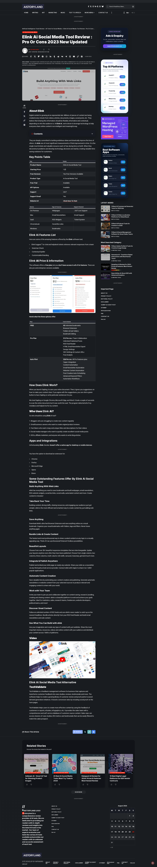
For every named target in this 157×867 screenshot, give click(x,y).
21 (126, 832)
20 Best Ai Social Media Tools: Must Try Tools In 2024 (63, 778)
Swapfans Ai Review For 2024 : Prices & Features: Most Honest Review (121, 266)
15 (130, 826)
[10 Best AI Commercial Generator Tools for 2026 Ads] (105, 208)
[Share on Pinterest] (42, 56)
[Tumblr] (98, 6)
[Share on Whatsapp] (46, 56)
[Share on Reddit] (58, 56)
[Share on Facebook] (31, 56)
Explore (122, 76)
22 (130, 832)
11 (115, 826)
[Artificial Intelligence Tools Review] (33, 6)
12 (119, 826)
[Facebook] (88, 6)
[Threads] (100, 6)
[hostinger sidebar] (114, 128)
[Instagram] (93, 6)
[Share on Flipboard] (39, 56)
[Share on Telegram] (66, 56)
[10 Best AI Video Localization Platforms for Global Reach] (105, 217)
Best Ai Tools (115, 210)
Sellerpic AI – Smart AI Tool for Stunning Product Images (36, 778)
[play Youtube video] (62, 659)
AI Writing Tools (116, 250)
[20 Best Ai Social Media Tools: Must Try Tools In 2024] (64, 764)
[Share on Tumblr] (54, 56)
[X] (90, 6)
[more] (112, 13)
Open (123, 161)
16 (133, 826)
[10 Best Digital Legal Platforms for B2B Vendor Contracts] (120, 764)
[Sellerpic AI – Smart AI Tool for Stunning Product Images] (36, 764)
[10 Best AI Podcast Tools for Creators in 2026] (105, 226)
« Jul (111, 847)
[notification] (124, 13)
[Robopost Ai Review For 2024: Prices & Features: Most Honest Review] (92, 764)
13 (122, 826)
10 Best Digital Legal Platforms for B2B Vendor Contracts (120, 778)
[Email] (74, 56)
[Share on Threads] (70, 56)
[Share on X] (35, 56)
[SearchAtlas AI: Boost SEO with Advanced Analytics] (105, 275)
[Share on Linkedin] (50, 56)
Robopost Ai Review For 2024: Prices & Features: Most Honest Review (91, 778)
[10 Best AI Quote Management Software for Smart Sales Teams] (105, 234)
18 (115, 832)
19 (119, 832)
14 (126, 826)
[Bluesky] (102, 6)
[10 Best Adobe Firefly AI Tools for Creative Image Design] (105, 248)
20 (122, 832)
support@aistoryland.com (114, 46)
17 (112, 832)
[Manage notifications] (152, 863)
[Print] (81, 56)
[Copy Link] (78, 56)
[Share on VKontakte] (62, 56)
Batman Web (35, 49)
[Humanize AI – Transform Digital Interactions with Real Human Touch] (105, 257)
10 (112, 826)
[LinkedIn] (95, 6)
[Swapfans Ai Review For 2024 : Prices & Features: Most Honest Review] (105, 266)
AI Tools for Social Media (30, 32)
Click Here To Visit (70, 201)
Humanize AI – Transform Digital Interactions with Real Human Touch (121, 256)
